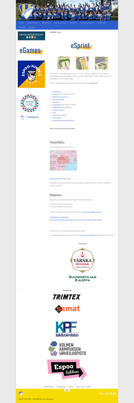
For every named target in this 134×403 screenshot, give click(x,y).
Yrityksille (22, 27)
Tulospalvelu (56, 105)
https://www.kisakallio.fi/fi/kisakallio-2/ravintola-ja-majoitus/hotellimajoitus (76, 220)
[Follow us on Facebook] (101, 393)
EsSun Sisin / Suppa (83, 387)
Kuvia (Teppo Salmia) (59, 115)
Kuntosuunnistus (86, 23)
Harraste (73, 23)
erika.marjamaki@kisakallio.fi (92, 212)
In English (31, 27)
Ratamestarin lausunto (60, 97)
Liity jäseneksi (110, 4)
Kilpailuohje (56, 94)
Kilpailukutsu (56, 92)
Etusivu (21, 23)
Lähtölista (55, 102)
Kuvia (54, 112)
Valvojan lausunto (58, 99)
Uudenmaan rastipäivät (88, 235)
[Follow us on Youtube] (114, 393)
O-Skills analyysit (58, 110)
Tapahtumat (101, 23)
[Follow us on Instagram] (104, 393)
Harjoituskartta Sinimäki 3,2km (60, 179)
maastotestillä (93, 83)
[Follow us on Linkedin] (110, 393)
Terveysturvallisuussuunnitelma (63, 120)
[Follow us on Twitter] (107, 393)
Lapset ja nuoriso (60, 23)
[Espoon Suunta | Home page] (26, 11)
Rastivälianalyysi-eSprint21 (61, 107)
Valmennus (46, 23)
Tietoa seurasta (32, 23)
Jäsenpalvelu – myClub (65, 387)
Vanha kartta (56, 118)
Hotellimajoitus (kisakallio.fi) (59, 217)
